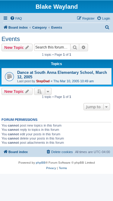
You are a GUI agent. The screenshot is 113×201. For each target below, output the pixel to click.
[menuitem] (16, 18)
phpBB (41, 162)
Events (11, 39)
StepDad (43, 81)
